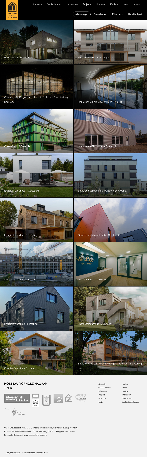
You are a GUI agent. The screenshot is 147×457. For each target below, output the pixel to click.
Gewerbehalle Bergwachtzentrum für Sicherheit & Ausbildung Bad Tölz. (36, 99)
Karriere (125, 384)
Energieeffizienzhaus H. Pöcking (20, 323)
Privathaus (117, 14)
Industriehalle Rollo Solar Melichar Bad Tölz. (100, 101)
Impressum (126, 395)
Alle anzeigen (81, 14)
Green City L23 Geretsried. (18, 146)
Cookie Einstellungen (130, 402)
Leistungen (102, 391)
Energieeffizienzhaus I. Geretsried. (21, 190)
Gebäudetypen (104, 387)
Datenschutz (127, 398)
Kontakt (125, 391)
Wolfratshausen (46, 428)
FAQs (100, 402)
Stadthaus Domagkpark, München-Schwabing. (102, 190)
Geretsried (57, 428)
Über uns (102, 398)
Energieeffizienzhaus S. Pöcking (20, 235)
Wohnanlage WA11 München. (19, 279)
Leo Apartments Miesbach (92, 279)
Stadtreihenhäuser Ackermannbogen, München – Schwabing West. (110, 366)
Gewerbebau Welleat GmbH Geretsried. (99, 235)
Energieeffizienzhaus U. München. (95, 323)
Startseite (102, 384)
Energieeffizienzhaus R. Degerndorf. (96, 57)
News (124, 387)
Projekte (101, 395)
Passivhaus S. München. (17, 57)
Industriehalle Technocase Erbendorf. (97, 146)
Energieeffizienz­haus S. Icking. (20, 368)
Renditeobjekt (135, 14)
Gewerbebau (100, 14)
